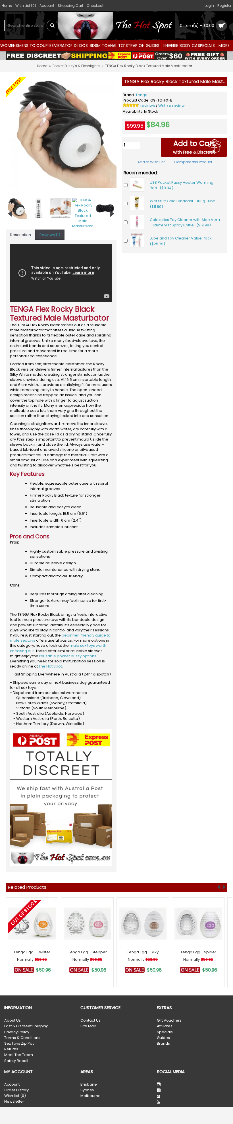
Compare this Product (193, 162)
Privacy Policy (16, 1032)
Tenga (141, 95)
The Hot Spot (50, 666)
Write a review (171, 105)
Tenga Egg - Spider (198, 952)
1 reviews (146, 105)
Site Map (88, 1026)
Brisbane (88, 1084)
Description (20, 234)
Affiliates (164, 1026)
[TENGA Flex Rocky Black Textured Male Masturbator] (61, 132)
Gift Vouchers (169, 1020)
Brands (163, 1043)
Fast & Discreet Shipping (26, 1026)
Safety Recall (16, 1060)
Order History (16, 1090)
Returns (11, 1049)
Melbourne (90, 1095)
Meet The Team (18, 1054)
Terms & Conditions (22, 1037)
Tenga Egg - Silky (143, 952)
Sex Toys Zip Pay (19, 1043)
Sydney (87, 1090)
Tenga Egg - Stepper (87, 952)
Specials (165, 1032)
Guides (163, 1037)
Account (12, 1084)
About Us (12, 1020)
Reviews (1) (49, 234)
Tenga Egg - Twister (32, 952)
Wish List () (15, 1095)
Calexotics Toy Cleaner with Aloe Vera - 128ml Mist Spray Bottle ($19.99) (185, 222)
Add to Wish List (151, 162)
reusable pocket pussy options (67, 656)
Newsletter (14, 1101)
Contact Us (90, 1020)
